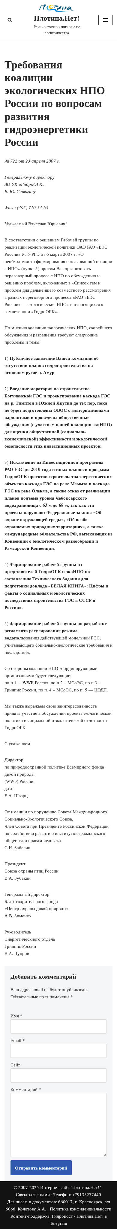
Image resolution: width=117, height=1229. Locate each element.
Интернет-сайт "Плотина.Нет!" (70, 1187)
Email (17, 1040)
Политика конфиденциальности (80, 1209)
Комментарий (25, 1089)
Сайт (15, 1065)
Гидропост (62, 1216)
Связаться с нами (33, 1194)
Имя (16, 1016)
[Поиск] (10, 20)
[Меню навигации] (105, 20)
